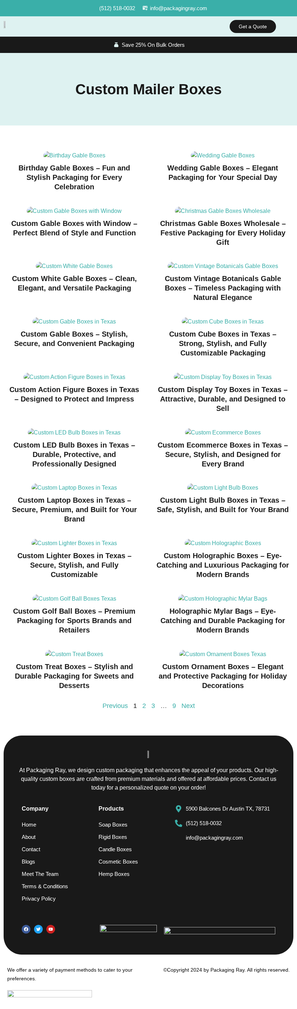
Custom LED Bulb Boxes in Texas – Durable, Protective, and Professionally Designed (74, 454)
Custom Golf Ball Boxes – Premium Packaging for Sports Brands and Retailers (74, 620)
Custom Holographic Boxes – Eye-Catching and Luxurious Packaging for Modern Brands (222, 565)
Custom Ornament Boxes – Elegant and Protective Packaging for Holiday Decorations (223, 676)
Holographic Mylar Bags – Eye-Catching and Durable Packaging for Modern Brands (222, 620)
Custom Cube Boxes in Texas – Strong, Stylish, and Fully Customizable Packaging (222, 343)
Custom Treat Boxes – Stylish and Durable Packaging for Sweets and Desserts (74, 676)
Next (188, 705)
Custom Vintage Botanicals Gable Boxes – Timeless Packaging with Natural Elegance (223, 288)
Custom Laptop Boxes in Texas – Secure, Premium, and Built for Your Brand (74, 509)
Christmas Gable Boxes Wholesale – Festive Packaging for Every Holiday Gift (223, 232)
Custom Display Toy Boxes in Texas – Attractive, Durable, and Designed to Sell (223, 399)
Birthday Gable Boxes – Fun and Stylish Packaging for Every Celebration (74, 177)
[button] (288, 27)
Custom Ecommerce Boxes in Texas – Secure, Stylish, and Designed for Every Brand (223, 454)
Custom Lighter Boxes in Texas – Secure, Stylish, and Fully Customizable (74, 565)
